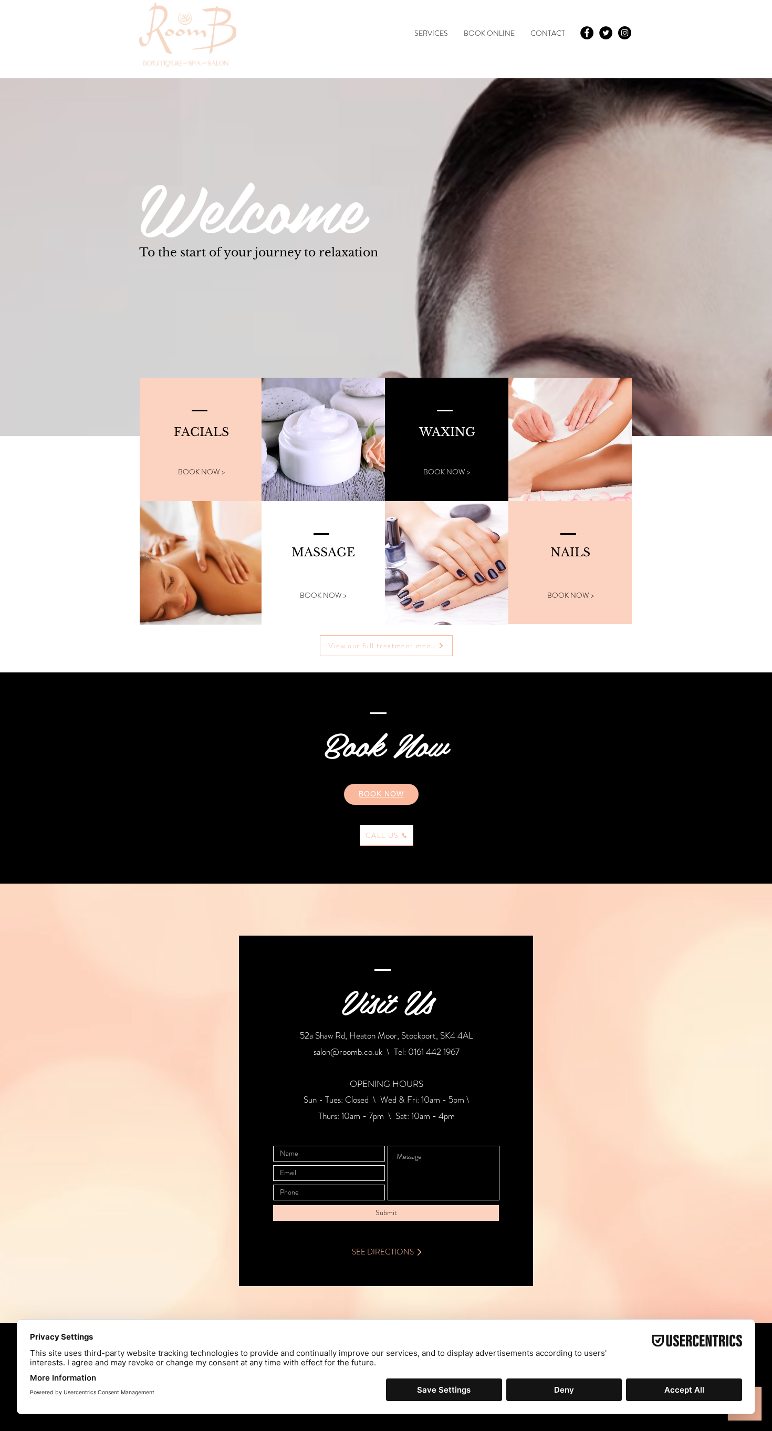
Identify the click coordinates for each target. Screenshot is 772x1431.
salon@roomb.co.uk (348, 1051)
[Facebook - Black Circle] (586, 32)
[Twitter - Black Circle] (605, 32)
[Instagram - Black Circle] (624, 32)
